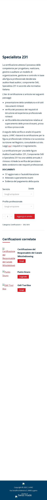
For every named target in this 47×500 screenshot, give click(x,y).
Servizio (6, 189)
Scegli (21, 261)
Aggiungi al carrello (24, 216)
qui (9, 146)
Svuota (31, 188)
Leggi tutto (23, 277)
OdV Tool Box (24, 285)
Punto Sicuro (24, 272)
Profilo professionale (12, 201)
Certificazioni (16, 224)
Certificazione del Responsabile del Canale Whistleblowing (30, 253)
